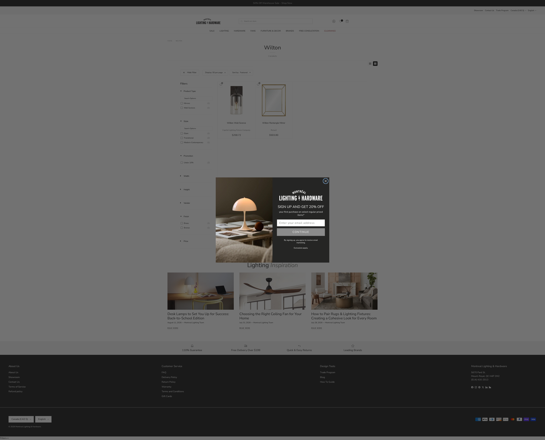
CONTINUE (301, 232)
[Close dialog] (325, 181)
